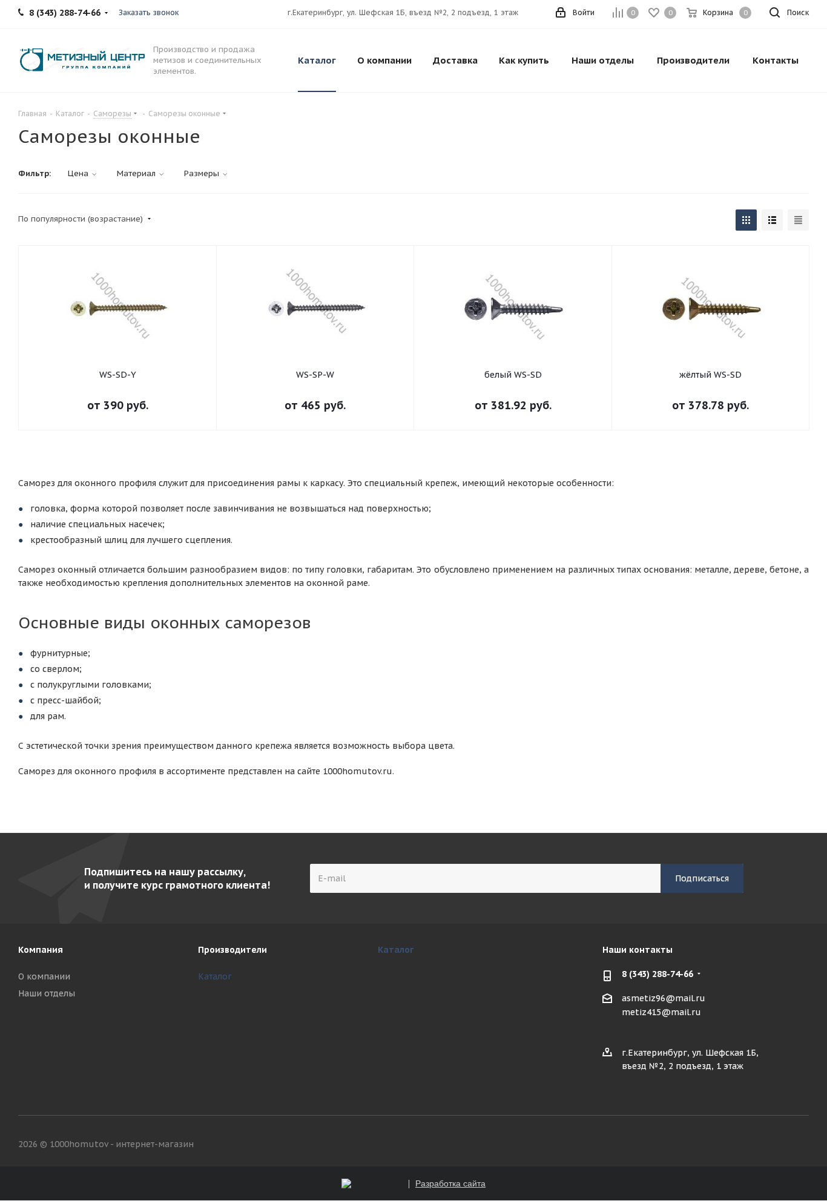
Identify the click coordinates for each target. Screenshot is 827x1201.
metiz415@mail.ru (661, 1012)
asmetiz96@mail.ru (663, 998)
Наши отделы (46, 993)
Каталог (215, 976)
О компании (44, 976)
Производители (232, 949)
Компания (40, 949)
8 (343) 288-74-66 (657, 974)
